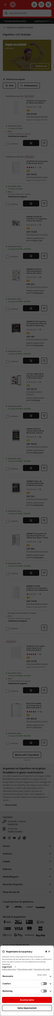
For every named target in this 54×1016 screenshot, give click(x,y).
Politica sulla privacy (9, 969)
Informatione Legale (25, 969)
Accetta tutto (27, 1000)
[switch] (44, 983)
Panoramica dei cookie (42, 969)
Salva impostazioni (27, 1008)
